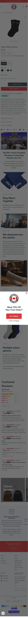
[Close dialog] (26, 293)
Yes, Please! (14, 316)
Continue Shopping (14, 320)
